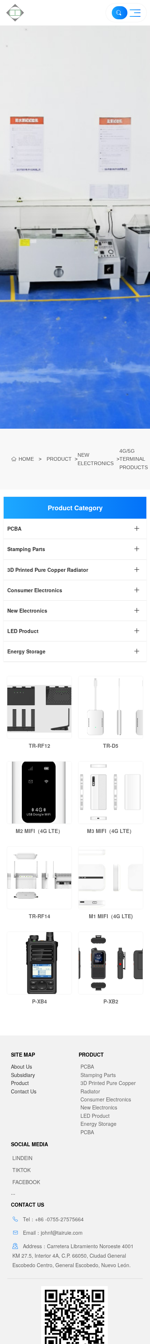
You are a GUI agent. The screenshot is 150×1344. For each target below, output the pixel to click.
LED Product (95, 1115)
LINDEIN (22, 1158)
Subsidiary (23, 1074)
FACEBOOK (26, 1182)
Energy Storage (98, 1123)
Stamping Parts (98, 1074)
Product (59, 459)
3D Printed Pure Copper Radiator (108, 1087)
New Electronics (96, 459)
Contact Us (23, 1091)
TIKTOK (21, 1170)
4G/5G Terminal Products (133, 459)
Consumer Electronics (105, 1099)
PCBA (87, 1066)
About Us (21, 1066)
